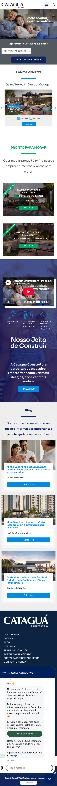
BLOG (7, 642)
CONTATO (9, 646)
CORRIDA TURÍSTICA (15, 662)
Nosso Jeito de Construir (28, 343)
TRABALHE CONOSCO (16, 650)
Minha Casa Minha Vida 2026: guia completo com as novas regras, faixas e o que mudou (28, 469)
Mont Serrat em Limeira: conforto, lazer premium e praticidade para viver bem (26, 525)
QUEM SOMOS (11, 634)
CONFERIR (29, 782)
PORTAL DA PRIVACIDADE (17, 654)
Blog (28, 410)
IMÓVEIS (8, 638)
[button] (46, 4)
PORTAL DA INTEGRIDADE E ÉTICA (21, 658)
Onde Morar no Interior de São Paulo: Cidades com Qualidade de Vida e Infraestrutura (28, 580)
